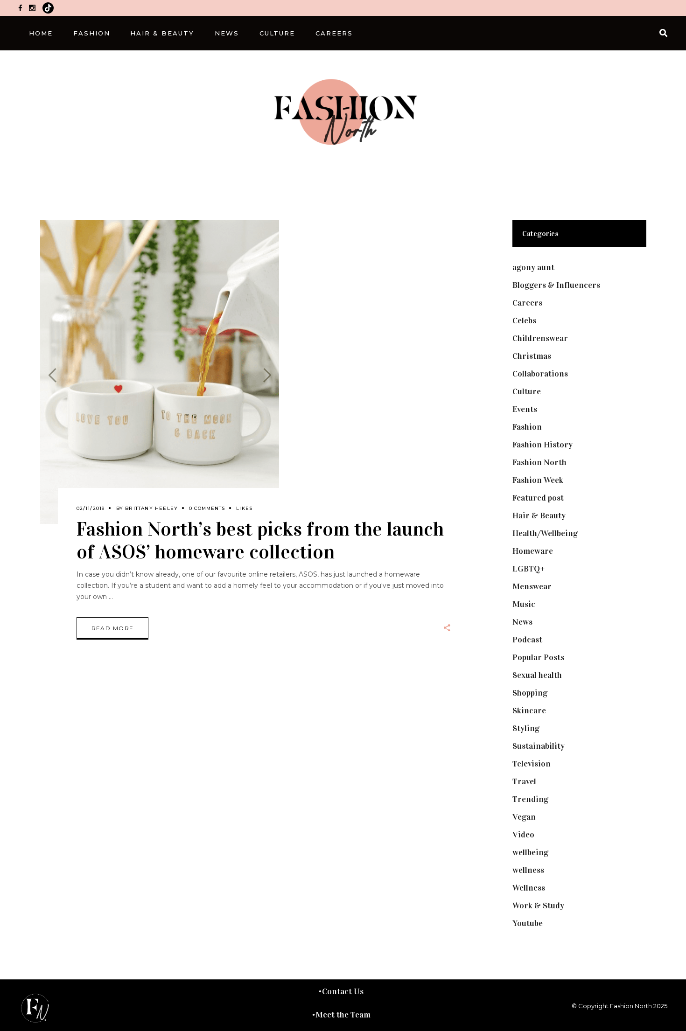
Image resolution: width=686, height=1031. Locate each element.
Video (523, 834)
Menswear (532, 586)
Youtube (527, 923)
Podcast (527, 639)
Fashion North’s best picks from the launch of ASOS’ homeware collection (260, 540)
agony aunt (533, 267)
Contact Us (343, 991)
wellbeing (530, 852)
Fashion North (539, 462)
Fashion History (542, 444)
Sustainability (538, 746)
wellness (528, 870)
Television (531, 764)
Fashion (527, 427)
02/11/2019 (91, 508)
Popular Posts (538, 657)
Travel (524, 781)
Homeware (532, 551)
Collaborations (540, 374)
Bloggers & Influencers (556, 285)
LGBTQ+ (528, 569)
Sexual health (537, 675)
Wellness (528, 888)
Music (523, 604)
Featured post (538, 498)
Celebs (524, 320)
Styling (525, 728)
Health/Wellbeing (545, 533)
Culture (526, 391)
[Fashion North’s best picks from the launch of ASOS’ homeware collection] (159, 372)
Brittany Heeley (151, 508)
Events (524, 409)
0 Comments (207, 508)
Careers (527, 303)
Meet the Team (343, 1015)
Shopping (529, 693)
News (522, 622)
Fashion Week (537, 480)
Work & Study (538, 905)
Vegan (524, 817)
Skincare (529, 710)
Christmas (531, 356)
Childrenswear (540, 338)
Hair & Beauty (539, 515)
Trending (530, 799)
